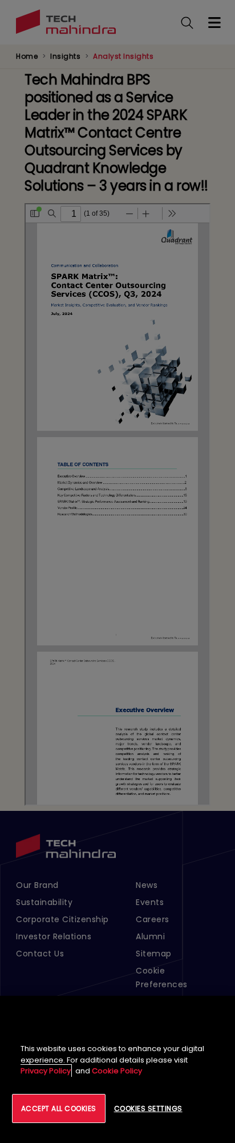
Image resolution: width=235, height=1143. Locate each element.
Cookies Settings (148, 1108)
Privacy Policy (46, 1070)
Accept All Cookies (58, 1108)
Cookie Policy (117, 1070)
